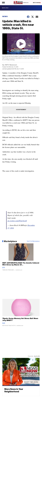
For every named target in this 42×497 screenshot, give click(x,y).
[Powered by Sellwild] (37, 356)
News (5, 16)
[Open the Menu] (3, 2)
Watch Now (36, 2)
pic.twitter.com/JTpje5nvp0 (17, 221)
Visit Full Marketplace (33, 241)
